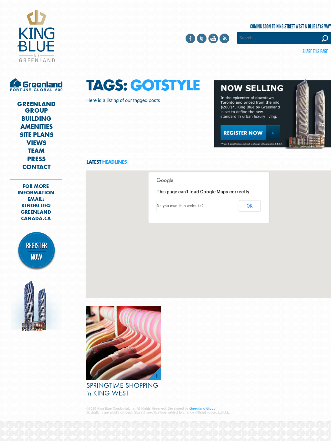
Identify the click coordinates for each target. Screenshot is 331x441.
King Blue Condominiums (36, 36)
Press (36, 159)
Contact (36, 167)
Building (36, 119)
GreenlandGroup (36, 107)
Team (36, 151)
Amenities (36, 127)
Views (36, 143)
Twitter (202, 38)
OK (249, 206)
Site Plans (36, 135)
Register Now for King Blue (36, 251)
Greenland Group (36, 86)
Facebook (190, 38)
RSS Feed (224, 38)
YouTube (213, 38)
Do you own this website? (180, 206)
